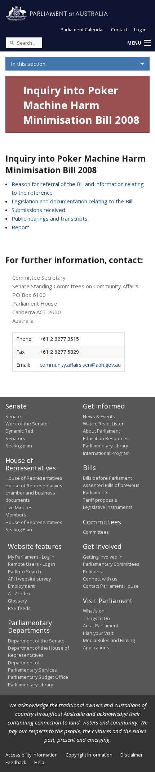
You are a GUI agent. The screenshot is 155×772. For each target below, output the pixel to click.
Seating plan (18, 445)
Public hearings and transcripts (50, 218)
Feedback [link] (15, 762)
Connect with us (100, 578)
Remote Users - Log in (31, 564)
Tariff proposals (100, 500)
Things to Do (96, 618)
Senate (13, 416)
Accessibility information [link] (31, 754)
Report (20, 227)
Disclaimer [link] (131, 754)
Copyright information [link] (89, 754)
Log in (140, 29)
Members (15, 514)
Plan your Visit (98, 633)
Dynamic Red (19, 431)
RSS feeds (19, 608)
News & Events (99, 416)
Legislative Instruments (108, 507)
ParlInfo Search (24, 571)
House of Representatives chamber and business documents (33, 493)
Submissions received (38, 209)
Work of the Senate (26, 423)
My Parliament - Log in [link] (31, 557)
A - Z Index (19, 593)
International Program (106, 453)
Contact (119, 29)
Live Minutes (18, 507)
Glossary (17, 600)
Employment (21, 586)
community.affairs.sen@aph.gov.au (80, 364)
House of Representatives (33, 478)
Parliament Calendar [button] (82, 29)
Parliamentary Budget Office (38, 677)
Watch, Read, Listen (104, 423)
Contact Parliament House (111, 586)
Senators (15, 438)
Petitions (92, 571)
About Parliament (101, 431)
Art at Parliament (100, 625)
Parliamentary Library (105, 445)
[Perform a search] (11, 42)
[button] (139, 43)
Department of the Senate (36, 640)
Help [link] (39, 762)
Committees (96, 532)
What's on (94, 611)
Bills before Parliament (107, 478)
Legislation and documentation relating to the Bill (72, 201)
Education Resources (106, 438)
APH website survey (29, 578)
